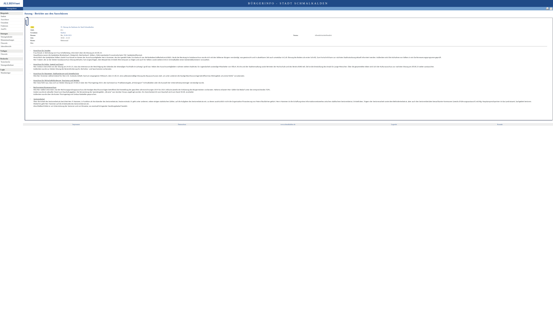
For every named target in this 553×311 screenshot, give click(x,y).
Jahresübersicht (6, 46)
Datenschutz (182, 124)
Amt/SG (3, 29)
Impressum (76, 124)
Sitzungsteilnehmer (7, 65)
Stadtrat (3, 16)
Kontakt (500, 124)
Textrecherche (5, 62)
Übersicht (4, 43)
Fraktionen (4, 26)
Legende (394, 124)
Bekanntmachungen (7, 40)
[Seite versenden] (551, 8)
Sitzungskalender (6, 37)
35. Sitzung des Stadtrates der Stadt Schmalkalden (77, 27)
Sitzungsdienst (12, 8)
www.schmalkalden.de (288, 124)
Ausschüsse (5, 20)
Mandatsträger (6, 73)
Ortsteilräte (4, 23)
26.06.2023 (68, 35)
